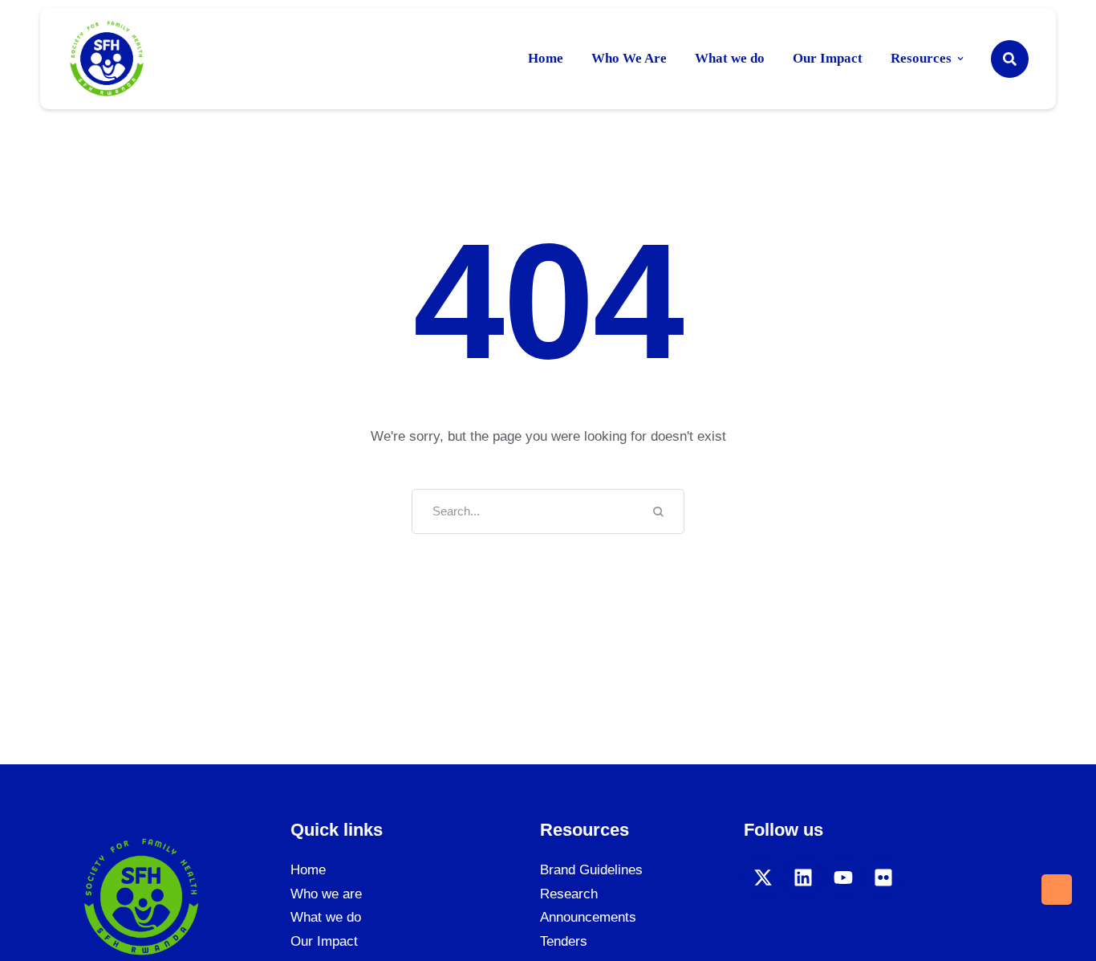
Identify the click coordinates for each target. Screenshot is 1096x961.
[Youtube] (843, 877)
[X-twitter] (763, 877)
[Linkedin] (803, 877)
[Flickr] (883, 877)
